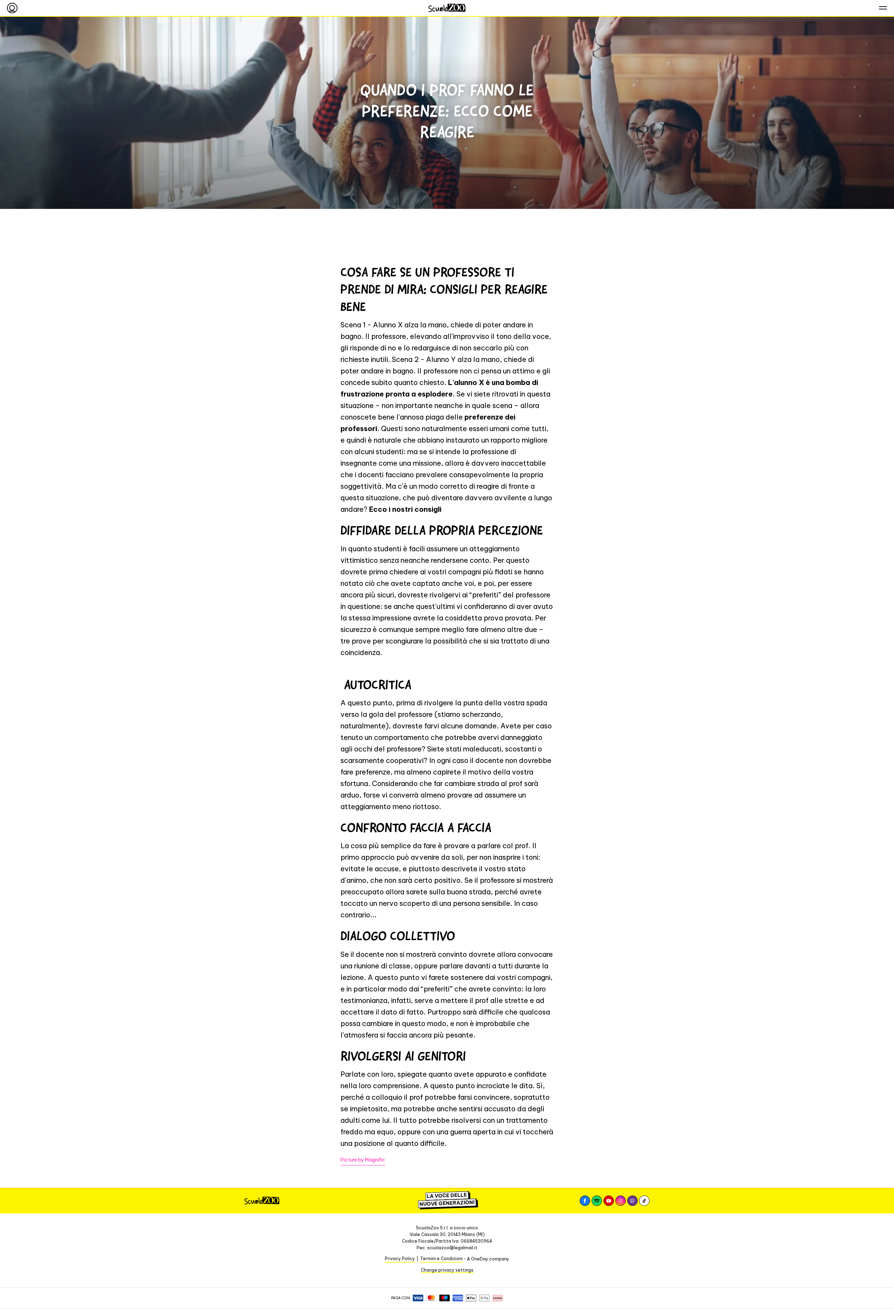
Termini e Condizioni (441, 1258)
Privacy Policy (400, 1258)
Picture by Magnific (362, 1160)
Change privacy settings (447, 1270)
